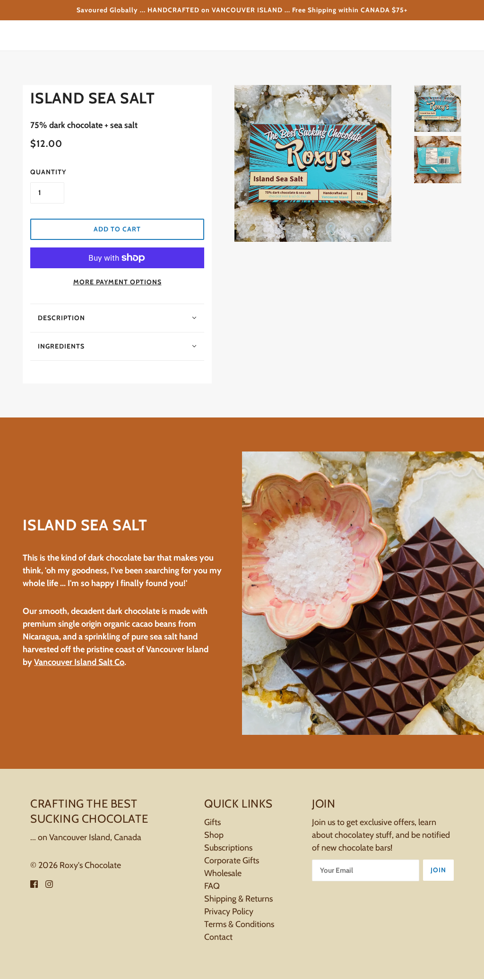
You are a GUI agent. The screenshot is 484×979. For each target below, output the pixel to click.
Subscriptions (228, 848)
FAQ (212, 886)
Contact (218, 937)
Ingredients (61, 346)
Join (438, 870)
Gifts (212, 822)
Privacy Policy (228, 911)
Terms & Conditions (239, 924)
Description (61, 318)
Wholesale (223, 873)
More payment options (117, 282)
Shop (214, 835)
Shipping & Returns (238, 899)
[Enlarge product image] (312, 163)
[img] (34, 883)
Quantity (48, 172)
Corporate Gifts (231, 860)
